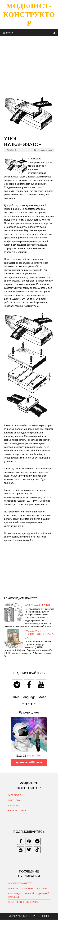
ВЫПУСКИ (13, 805)
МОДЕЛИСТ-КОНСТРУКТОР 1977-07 (39, 634)
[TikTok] (37, 849)
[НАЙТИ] (54, 32)
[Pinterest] (29, 841)
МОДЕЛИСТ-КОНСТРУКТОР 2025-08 (27, 888)
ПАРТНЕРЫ (14, 800)
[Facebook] (29, 685)
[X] (29, 849)
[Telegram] (17, 685)
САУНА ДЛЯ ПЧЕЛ (37, 604)
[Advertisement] (29, 65)
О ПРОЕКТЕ (14, 795)
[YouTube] (41, 685)
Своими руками (44, 150)
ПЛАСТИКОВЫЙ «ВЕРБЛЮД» (23, 902)
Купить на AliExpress (29, 762)
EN (29, 703)
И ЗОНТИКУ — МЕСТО (20, 883)
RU (24, 703)
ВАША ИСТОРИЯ (17, 810)
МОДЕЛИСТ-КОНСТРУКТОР (29, 14)
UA (34, 703)
